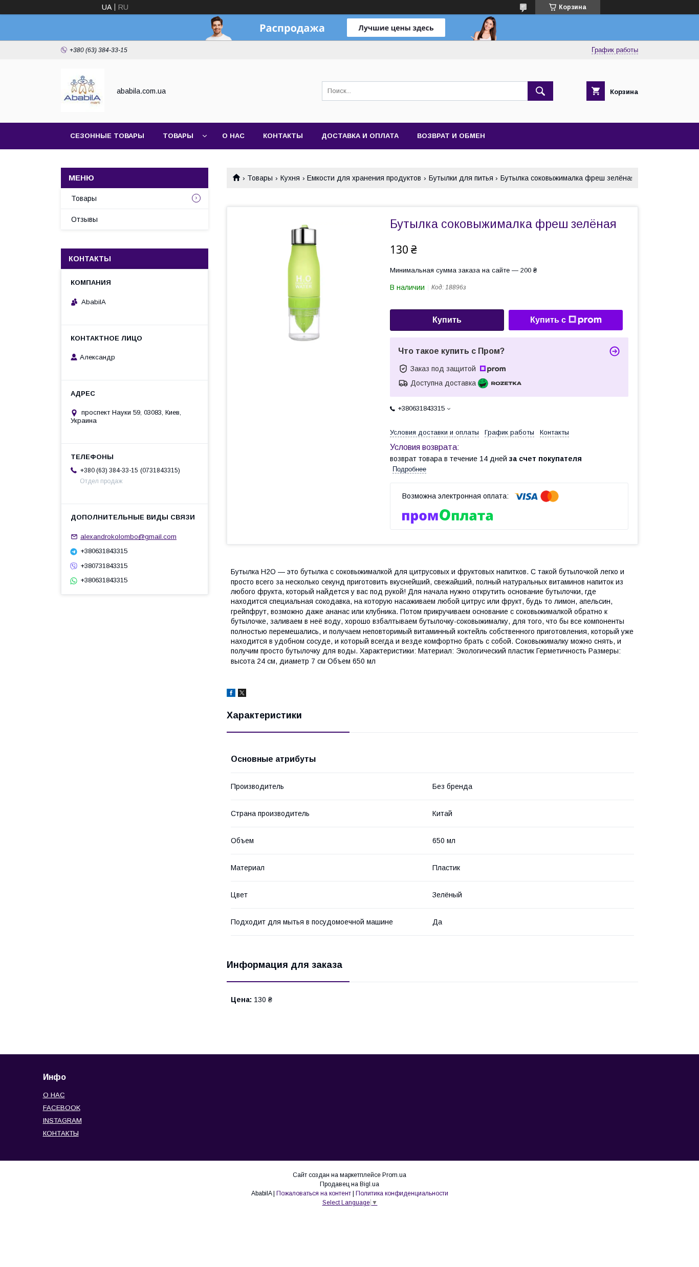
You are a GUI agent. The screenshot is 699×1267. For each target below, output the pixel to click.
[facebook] (231, 694)
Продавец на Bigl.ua (349, 1184)
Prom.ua (394, 1175)
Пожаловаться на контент (313, 1193)
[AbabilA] (82, 109)
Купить (447, 319)
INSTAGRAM (62, 1120)
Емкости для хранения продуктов (364, 178)
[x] (242, 694)
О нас (233, 136)
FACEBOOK (61, 1108)
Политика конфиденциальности (402, 1193)
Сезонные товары (107, 136)
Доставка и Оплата (360, 136)
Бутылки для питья (461, 178)
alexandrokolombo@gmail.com (128, 536)
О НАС (54, 1095)
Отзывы (84, 219)
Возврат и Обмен (451, 136)
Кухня (290, 178)
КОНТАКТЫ (61, 1133)
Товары (178, 136)
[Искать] (540, 91)
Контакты (283, 136)
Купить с (548, 319)
